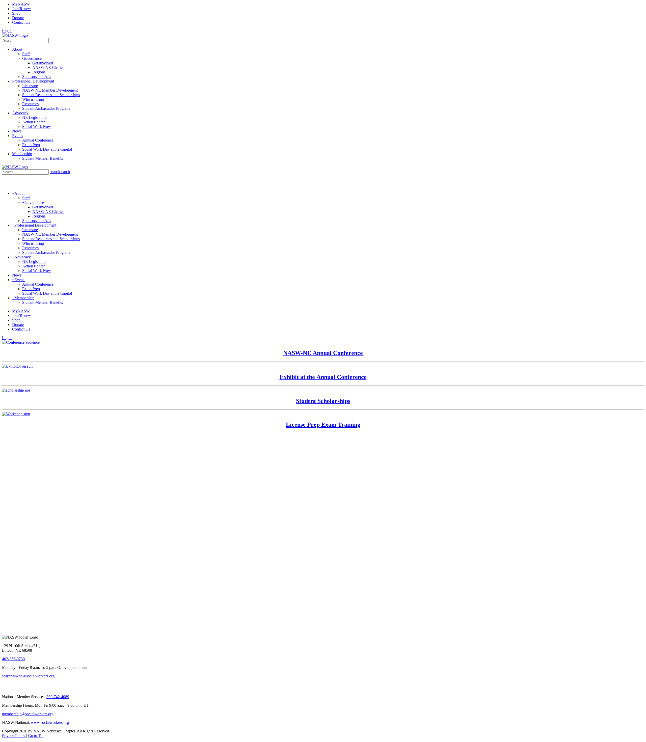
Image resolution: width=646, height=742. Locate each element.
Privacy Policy (14, 735)
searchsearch (60, 172)
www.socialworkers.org (50, 722)
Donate (18, 18)
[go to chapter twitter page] (5, 688)
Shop (16, 13)
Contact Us (21, 22)
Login (7, 31)
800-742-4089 (57, 697)
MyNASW (21, 4)
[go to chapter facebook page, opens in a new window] (11, 688)
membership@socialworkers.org (27, 714)
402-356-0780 (13, 659)
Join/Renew (21, 9)
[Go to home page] (15, 35)
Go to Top (36, 735)
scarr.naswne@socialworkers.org (28, 676)
